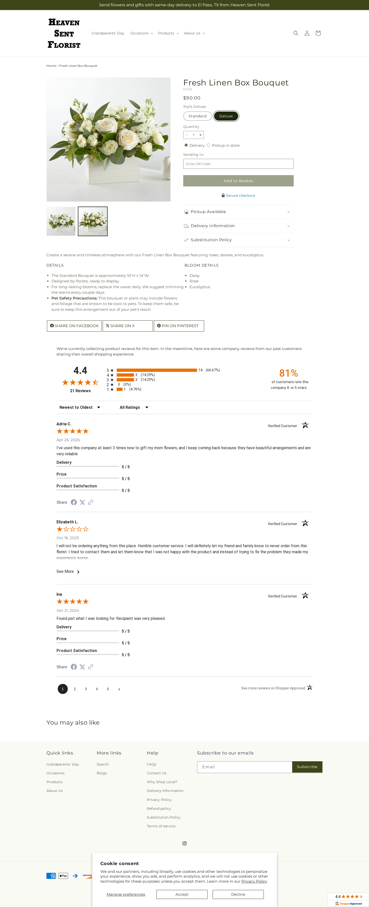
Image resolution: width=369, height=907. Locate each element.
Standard (198, 116)
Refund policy (159, 808)
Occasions (55, 773)
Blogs (102, 773)
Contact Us (156, 773)
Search (103, 764)
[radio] (184, 370)
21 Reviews (87, 390)
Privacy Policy (254, 881)
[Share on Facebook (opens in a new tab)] (74, 502)
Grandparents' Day (62, 764)
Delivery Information (165, 790)
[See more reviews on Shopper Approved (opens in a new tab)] (90, 502)
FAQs (151, 764)
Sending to (201, 154)
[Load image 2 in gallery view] (92, 221)
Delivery (198, 145)
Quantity (191, 126)
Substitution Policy (163, 817)
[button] (141, 33)
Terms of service (161, 826)
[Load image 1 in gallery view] (61, 221)
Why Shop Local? (162, 782)
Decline (238, 894)
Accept (182, 894)
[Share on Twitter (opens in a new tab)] (82, 502)
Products (54, 782)
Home (51, 66)
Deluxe (226, 116)
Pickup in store (226, 145)
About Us (54, 790)
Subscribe (307, 766)
